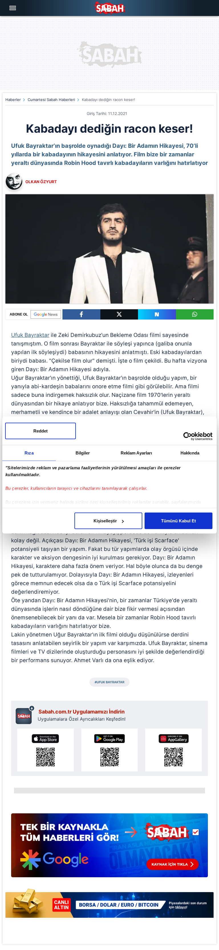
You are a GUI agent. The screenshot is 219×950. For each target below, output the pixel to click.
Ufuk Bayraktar (30, 335)
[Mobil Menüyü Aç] (13, 8)
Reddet (40, 430)
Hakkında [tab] (190, 452)
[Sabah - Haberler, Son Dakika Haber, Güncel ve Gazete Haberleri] (109, 8)
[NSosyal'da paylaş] (157, 314)
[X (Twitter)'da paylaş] (119, 314)
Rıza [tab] (29, 452)
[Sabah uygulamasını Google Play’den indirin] (109, 750)
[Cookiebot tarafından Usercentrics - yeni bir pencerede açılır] (187, 436)
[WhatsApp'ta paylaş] (195, 314)
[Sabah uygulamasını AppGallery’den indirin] (173, 750)
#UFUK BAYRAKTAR (109, 682)
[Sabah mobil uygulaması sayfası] (25, 714)
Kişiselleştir (105, 520)
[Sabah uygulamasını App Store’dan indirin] (45, 750)
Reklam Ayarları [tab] (136, 452)
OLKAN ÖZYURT (41, 181)
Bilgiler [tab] (83, 452)
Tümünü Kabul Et (178, 520)
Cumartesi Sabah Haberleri (51, 99)
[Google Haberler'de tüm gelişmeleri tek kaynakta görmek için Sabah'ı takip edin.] (109, 848)
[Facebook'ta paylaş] (81, 314)
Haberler (13, 99)
